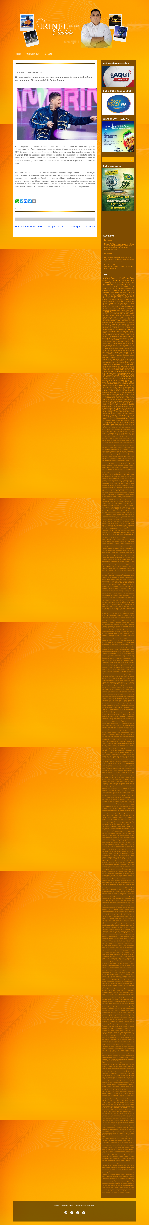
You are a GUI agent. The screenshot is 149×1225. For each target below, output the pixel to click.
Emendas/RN (125, 729)
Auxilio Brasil (106, 320)
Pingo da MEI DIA (107, 985)
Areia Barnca (110, 429)
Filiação (132, 763)
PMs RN (120, 483)
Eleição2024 (117, 723)
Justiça (120, 343)
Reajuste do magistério (108, 1048)
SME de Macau (130, 1075)
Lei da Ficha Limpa (122, 471)
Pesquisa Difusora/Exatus (122, 978)
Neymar (132, 895)
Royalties (110, 498)
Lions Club (120, 837)
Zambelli (121, 1156)
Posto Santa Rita (112, 1008)
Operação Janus (117, 922)
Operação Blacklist (123, 913)
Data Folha (120, 447)
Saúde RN (105, 308)
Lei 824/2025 (128, 823)
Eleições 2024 (121, 453)
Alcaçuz (114, 382)
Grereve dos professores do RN (112, 788)
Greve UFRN (116, 341)
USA (127, 1129)
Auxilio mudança (129, 577)
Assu (128, 308)
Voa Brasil (128, 380)
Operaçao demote (118, 909)
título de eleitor (111, 1183)
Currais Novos (115, 396)
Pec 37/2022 (126, 969)
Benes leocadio (126, 385)
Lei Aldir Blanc (106, 828)
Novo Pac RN (106, 900)
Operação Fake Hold (115, 918)
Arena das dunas (122, 563)
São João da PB (127, 1102)
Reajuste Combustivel (115, 1046)
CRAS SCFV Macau (114, 436)
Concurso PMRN (111, 655)
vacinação (105, 424)
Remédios (131, 417)
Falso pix (113, 743)
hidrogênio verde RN (113, 1171)
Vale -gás (119, 1138)
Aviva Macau (114, 581)
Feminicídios (113, 458)
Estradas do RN (130, 734)
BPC (113, 582)
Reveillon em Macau (119, 1064)
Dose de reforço (115, 705)
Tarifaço (131, 352)
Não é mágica (125, 905)
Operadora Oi (130, 907)
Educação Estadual (122, 714)
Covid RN (120, 361)
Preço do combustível (114, 1017)
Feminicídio (105, 458)
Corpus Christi (130, 665)
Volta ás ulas (120, 1153)
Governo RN (120, 315)
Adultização (116, 548)
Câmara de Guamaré (127, 396)
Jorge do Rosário (123, 813)
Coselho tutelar (130, 669)
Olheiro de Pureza (122, 907)
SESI (112, 1075)
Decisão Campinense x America (125, 687)
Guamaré (115, 278)
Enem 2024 (120, 364)
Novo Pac (105, 481)
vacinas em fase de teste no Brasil (116, 1185)
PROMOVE (131, 952)
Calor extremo (130, 610)
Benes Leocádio (107, 593)
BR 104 (117, 582)
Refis (113, 1052)
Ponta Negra (125, 1001)
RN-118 (118, 1041)
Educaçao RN (129, 301)
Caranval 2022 (130, 617)
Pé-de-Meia (121, 415)
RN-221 (123, 1041)
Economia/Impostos (107, 712)
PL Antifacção (109, 411)
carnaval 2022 (107, 354)
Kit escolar (114, 819)
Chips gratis (116, 638)
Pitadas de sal (111, 487)
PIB (119, 947)
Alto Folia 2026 (120, 427)
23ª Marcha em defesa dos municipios (112, 527)
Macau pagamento (128, 862)
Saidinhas (120, 1077)
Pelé (124, 485)
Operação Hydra (118, 920)
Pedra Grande (119, 485)
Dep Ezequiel (116, 322)
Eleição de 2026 (110, 721)
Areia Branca (124, 280)
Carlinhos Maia (116, 619)
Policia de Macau (125, 994)
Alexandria (105, 554)
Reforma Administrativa (120, 492)
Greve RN (123, 298)
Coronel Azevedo (121, 665)
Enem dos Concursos (113, 730)
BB (120, 385)
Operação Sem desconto (126, 410)
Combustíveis (130, 442)
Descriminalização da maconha (114, 694)
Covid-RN (127, 394)
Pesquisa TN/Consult (112, 981)
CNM (108, 306)
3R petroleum (114, 336)
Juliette (124, 368)
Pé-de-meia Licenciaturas (112, 1034)
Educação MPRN (113, 716)
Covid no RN (110, 445)
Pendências (124, 278)
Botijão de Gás (107, 387)
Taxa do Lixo (109, 1113)
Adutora (122, 548)
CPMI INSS (123, 606)
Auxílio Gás (119, 579)
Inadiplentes (131, 801)
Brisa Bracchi (122, 357)
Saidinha (114, 1077)
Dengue (117, 294)
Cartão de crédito (111, 628)
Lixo (109, 839)
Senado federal (112, 1088)
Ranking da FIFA (121, 1044)
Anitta (120, 557)
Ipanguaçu (113, 326)
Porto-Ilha (115, 1006)
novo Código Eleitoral (127, 422)
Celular (132, 438)
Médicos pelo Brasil (118, 891)
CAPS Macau (118, 599)
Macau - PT (109, 855)
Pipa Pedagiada (130, 985)
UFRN (124, 308)
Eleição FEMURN (114, 720)
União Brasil (124, 334)
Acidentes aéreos (112, 546)
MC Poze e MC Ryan (124, 842)
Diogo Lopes (123, 700)
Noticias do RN (106, 898)
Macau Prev (127, 859)
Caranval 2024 (106, 619)
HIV (120, 404)
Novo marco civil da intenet (113, 904)
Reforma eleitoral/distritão (128, 1052)
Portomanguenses (124, 1006)
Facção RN (128, 739)
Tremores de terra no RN (121, 1126)
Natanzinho (131, 893)
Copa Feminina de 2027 (121, 662)
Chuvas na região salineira (120, 640)
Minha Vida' (123, 877)
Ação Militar (131, 581)
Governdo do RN (129, 463)
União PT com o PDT (122, 1131)
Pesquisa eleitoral (107, 983)
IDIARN (132, 341)
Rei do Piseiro (130, 1057)
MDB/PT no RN (109, 474)
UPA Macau (123, 1129)
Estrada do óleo (120, 734)
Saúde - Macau (112, 1082)
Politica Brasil (112, 489)
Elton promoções (107, 725)
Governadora (116, 786)
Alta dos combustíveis (128, 554)
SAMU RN (127, 1073)
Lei (112, 408)
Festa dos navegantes (122, 761)
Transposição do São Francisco (116, 1124)
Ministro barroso (116, 878)
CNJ (128, 601)
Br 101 (123, 433)
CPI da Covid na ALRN (112, 604)
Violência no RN (130, 512)
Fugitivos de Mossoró (117, 774)
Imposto (104, 801)
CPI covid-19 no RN (127, 387)
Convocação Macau (107, 662)
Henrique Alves (112, 333)
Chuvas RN (119, 301)
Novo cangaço (126, 373)
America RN (131, 555)
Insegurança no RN (109, 317)
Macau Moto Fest (114, 476)
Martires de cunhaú (116, 869)
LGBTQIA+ (131, 819)
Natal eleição (122, 480)
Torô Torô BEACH (107, 1120)
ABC (109, 536)
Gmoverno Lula (130, 785)
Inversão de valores (109, 808)
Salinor (109, 1079)
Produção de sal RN (128, 1019)
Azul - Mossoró (123, 581)
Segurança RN (117, 313)
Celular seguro (106, 440)
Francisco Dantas (123, 770)
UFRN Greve (105, 1129)
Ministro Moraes (106, 878)
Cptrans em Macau (107, 673)
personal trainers (114, 1178)
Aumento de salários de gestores (117, 575)
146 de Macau (114, 523)
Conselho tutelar (107, 392)
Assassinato (106, 338)
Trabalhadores (106, 1122)
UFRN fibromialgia (114, 1129)
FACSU (108, 738)
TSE (112, 290)
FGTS (104, 333)
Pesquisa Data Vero (108, 978)
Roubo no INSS (123, 1068)
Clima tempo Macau (114, 648)
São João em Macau (119, 1106)
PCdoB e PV (120, 940)
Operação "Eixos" (124, 911)
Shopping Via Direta (125, 1091)
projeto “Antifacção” (125, 1180)
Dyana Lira (115, 362)
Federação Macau (129, 749)
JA (115, 812)
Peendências (123, 970)
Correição (105, 667)
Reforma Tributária (125, 348)
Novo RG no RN (117, 900)
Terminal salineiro (116, 1117)
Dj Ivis (109, 703)
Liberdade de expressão (114, 473)
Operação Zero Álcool (127, 931)
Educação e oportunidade (126, 716)
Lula (117, 298)
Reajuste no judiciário (121, 1048)
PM (115, 951)
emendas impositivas (116, 1167)
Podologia (127, 375)
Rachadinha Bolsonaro (108, 1043)
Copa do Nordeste (129, 664)
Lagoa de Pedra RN (118, 821)
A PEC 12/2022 (128, 534)
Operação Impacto (129, 920)
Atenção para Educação (127, 568)
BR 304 (113, 338)
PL (133, 947)
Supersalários (130, 1099)
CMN (117, 601)
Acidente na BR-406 (112, 545)
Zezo (107, 1158)
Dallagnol (110, 685)
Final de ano (117, 765)
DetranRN (111, 310)
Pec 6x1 (132, 969)
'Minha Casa (106, 521)
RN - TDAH (131, 1035)
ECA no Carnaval (123, 707)
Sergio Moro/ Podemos (124, 1089)
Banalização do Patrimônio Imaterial (113, 586)
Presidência (124, 1015)
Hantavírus (126, 794)
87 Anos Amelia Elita (113, 534)
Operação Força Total (128, 918)
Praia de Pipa (121, 1008)
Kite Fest (120, 819)
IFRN (116, 290)
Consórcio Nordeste (121, 392)
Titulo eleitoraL (126, 507)
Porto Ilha (123, 1005)
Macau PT (120, 859)
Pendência (131, 970)
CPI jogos (114, 606)
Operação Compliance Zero (116, 914)
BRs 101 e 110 (113, 584)
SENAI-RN (107, 1075)
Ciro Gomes (123, 442)
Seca (127, 1082)
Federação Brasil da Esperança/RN (112, 749)
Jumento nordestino (112, 817)
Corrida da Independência (116, 667)
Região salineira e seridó (116, 1055)
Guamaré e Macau (128, 790)
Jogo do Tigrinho (114, 469)
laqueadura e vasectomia (127, 1174)
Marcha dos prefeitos (121, 868)
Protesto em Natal (129, 1028)
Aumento (111, 355)
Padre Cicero (121, 958)
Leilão (129, 471)
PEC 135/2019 (127, 942)
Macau (106, 278)
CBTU (126, 599)
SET (115, 1075)
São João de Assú (116, 1104)
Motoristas (105, 887)
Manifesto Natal (129, 866)
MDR (129, 370)
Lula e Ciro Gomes (125, 839)
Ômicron (131, 313)
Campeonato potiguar (116, 611)
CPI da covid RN (125, 604)
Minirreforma (131, 877)
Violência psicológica (119, 1151)
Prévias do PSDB (118, 1032)
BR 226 (122, 582)
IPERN (110, 799)
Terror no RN (125, 1117)
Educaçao (120, 299)
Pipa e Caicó (106, 987)
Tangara (114, 1111)
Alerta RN (131, 552)
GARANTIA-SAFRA (107, 777)
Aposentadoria (106, 561)
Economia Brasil (121, 399)
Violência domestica (128, 1149)
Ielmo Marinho (116, 368)
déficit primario (106, 1167)
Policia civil (114, 319)
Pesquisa (109, 375)
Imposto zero (123, 801)
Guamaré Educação (115, 790)
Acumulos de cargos (123, 546)
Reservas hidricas (110, 1059)
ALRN (117, 283)
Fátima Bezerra (125, 310)
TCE (111, 308)
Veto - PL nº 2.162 (128, 1145)
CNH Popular (122, 601)
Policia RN (117, 994)
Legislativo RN (120, 823)
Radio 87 (132, 1043)
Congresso (116, 444)
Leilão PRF (113, 835)
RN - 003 (126, 1035)
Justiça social (106, 408)
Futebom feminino (125, 776)
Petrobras (120, 303)
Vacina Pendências (107, 1135)
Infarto (122, 803)
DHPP (114, 684)
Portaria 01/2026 (107, 1005)
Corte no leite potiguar (119, 669)
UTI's (130, 1129)
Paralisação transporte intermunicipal (120, 961)
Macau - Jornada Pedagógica (117, 853)
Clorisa (123, 648)
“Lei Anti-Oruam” (120, 1189)
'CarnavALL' (131, 519)
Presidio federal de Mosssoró (111, 1015)
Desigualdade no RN (128, 694)
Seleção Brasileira (125, 1086)
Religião (127, 494)
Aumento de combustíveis (126, 572)
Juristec (121, 817)
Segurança (114, 1084)
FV (125, 456)
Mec (123, 306)
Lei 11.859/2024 (127, 824)
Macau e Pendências (115, 862)
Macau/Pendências (107, 864)
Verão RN (119, 1145)
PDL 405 (128, 940)
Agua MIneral (106, 382)
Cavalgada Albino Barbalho (115, 633)
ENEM (107, 294)
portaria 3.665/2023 (125, 1178)
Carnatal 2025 (116, 438)
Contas (110, 660)
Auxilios (113, 579)
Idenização (116, 799)
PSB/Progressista (115, 954)
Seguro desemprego (113, 1086)
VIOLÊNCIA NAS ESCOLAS (126, 1133)
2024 (103, 525)
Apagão (104, 559)
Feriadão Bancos (115, 754)
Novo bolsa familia (114, 481)
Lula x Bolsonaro (113, 840)
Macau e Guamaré (124, 333)
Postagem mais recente (28, 226)
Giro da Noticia (120, 785)
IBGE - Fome (106, 797)
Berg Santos (126, 593)
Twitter (132, 1127)
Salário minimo (115, 1079)
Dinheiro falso (113, 700)
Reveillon (132, 1062)
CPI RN (118, 338)
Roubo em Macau (114, 1068)
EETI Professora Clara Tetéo (113, 709)
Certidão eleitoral (118, 637)
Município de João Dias (120, 889)
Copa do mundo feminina (115, 394)
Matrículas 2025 (126, 869)
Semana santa (106, 503)
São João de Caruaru (128, 1104)
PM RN (118, 951)
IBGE (122, 305)
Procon (104, 1019)
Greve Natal (126, 788)
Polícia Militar (109, 1001)
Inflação (132, 803)
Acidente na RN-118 (124, 545)
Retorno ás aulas (124, 1062)
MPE (122, 474)
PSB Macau (105, 954)
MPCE (132, 846)
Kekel (108, 819)
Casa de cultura (120, 628)
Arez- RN (130, 563)
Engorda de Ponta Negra (119, 454)
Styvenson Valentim (121, 1099)
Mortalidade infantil (126, 882)
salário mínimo (124, 518)
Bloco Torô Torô (129, 431)
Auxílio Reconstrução (128, 579)
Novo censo (127, 900)
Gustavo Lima (130, 792)
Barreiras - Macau (127, 592)
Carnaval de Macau (109, 299)
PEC (112, 942)
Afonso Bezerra (117, 285)
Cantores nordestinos (117, 615)
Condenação (130, 656)
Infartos (127, 803)
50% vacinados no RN (124, 530)
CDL (103, 601)
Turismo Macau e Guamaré (114, 1127)
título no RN (119, 1183)
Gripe (133, 788)
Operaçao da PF (107, 909)
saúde (120, 290)
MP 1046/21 (128, 844)
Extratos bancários (129, 736)
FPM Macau (115, 305)
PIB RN (122, 947)
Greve (117, 306)
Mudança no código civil (116, 887)
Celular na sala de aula (117, 390)
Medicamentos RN (112, 871)
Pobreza (104, 992)
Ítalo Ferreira (106, 1187)
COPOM (113, 602)
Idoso (132, 799)
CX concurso (121, 608)
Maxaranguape (113, 478)
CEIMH (107, 601)
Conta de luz (106, 361)
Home (18, 54)
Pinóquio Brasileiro (118, 985)
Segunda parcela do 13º (126, 501)
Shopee (117, 1091)
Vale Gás (124, 1138)
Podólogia (119, 992)
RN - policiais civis (107, 1037)
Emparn (131, 331)
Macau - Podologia (119, 855)
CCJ (130, 599)
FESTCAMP (128, 738)
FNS (103, 739)
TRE (114, 308)
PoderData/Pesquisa (121, 487)
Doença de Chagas (117, 703)
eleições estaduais (129, 516)
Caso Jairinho (116, 629)
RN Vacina (118, 1039)
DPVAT (130, 684)
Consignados (118, 658)
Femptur (122, 752)
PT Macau (120, 317)
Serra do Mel (130, 350)
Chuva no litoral (130, 638)
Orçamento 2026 (129, 936)
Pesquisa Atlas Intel (128, 976)
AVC (126, 539)
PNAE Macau (128, 951)
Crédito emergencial (125, 680)
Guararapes (123, 792)
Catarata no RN (124, 631)
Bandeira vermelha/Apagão (110, 588)
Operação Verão (129, 929)
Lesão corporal (113, 837)
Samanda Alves (129, 500)
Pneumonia (131, 990)
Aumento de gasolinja (121, 574)
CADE (126, 433)
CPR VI (129, 606)
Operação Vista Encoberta (110, 931)
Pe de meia (111, 485)
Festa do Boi (122, 458)
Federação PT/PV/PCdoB (109, 750)
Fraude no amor (126, 772)
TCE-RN (128, 505)
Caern (112, 287)
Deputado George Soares (109, 693)
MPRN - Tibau (124, 848)
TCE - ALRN (113, 1107)
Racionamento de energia (122, 1043)
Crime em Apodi (130, 673)
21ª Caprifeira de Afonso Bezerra (115, 525)
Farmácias (131, 745)
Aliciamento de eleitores (115, 554)
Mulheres (127, 887)
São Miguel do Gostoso (119, 352)
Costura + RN (119, 671)
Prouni (113, 376)
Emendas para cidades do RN (111, 729)
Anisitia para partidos (108, 557)
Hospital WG (120, 795)
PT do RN (125, 956)
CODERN (131, 601)
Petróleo (104, 487)
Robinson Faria (106, 1066)
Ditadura (121, 702)
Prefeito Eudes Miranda (127, 1010)
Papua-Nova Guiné (121, 960)
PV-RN (107, 958)
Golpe (104, 786)
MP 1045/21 (120, 844)
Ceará (132, 320)
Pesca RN (105, 976)
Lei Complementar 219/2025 (119, 828)
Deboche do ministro (110, 687)
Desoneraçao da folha (120, 696)
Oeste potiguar (112, 907)
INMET (104, 343)
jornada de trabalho (115, 1174)
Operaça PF (114, 410)
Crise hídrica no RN (128, 678)
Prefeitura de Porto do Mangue (116, 1014)
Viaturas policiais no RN (109, 1147)
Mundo (132, 887)
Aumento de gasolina (108, 574)
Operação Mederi (107, 925)
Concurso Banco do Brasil (117, 651)
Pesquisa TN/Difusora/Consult (126, 981)
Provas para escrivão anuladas (124, 1030)
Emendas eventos (129, 727)
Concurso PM (125, 653)
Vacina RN (120, 380)
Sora (133, 1097)
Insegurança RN (127, 467)
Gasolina (120, 324)
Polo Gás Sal (127, 998)
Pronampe (112, 1026)
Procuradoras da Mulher (114, 1019)
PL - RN (105, 949)
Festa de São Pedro (123, 757)
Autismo (128, 575)
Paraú (132, 961)
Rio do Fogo (130, 1064)
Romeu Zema (130, 1066)
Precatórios (113, 415)
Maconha (116, 864)
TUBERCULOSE (106, 1111)
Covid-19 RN (109, 289)
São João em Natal (108, 420)
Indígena (116, 803)
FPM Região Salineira (111, 739)
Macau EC (115, 371)
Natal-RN (123, 292)
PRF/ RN (115, 952)
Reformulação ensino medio (121, 1053)
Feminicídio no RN (107, 752)
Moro (119, 882)
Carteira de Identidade (122, 626)
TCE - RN (120, 1107)
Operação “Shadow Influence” (110, 936)
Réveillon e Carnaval (118, 1073)
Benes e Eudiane (117, 593)
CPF (129, 602)
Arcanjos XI (113, 563)
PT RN (128, 483)
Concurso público (121, 656)
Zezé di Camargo (114, 1158)
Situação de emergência (111, 327)
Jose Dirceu (114, 815)
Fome (103, 768)
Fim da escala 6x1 (120, 460)
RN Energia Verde (118, 1035)
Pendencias (130, 298)
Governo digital (124, 786)
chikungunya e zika (118, 516)
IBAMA (104, 368)
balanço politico (120, 1160)
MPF (120, 306)
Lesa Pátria (105, 837)
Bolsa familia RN (115, 433)
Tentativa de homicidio (127, 1115)
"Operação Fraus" (122, 519)
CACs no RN (111, 599)
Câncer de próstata (107, 682)
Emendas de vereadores (115, 727)
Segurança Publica (123, 1084)
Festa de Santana (113, 757)
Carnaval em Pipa (113, 624)
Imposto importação (113, 801)
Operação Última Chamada (127, 934)
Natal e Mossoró (113, 893)
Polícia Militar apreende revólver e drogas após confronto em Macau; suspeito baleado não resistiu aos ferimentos (119, 259)
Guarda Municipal (129, 465)
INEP (106, 799)
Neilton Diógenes (121, 895)
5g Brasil (131, 354)
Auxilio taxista (106, 579)
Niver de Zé (105, 896)
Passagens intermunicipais (109, 967)
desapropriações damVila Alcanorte (112, 1165)
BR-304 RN (121, 431)
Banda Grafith (115, 320)
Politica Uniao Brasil (129, 996)
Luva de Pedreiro (124, 840)
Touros (114, 380)
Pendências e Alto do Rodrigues (118, 413)
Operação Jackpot (107, 922)
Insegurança (112, 804)
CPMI (118, 606)
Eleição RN (106, 305)
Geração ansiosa (129, 781)
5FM (131, 530)
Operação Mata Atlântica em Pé (124, 924)
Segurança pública (119, 350)
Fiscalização (131, 765)
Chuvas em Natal (114, 442)
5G (133, 380)
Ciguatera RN (106, 646)
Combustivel (125, 338)
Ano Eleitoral (126, 557)
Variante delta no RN (120, 510)
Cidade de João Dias (113, 642)
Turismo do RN (126, 1127)
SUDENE (113, 418)
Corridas (110, 669)
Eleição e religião (129, 721)
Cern (128, 440)
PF (125, 305)
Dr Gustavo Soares (125, 451)
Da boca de (106, 397)
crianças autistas (124, 1162)
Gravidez (132, 786)
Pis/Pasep (105, 319)
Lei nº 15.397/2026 (129, 831)
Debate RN (127, 447)
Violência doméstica (107, 1151)
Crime (108, 296)
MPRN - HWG (116, 848)
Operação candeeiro (108, 932)
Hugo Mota (127, 795)
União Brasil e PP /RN (108, 1131)
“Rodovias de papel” (113, 1192)
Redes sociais (125, 1050)
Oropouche (122, 936)
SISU (129, 378)
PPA (111, 952)
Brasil (112, 294)
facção (132, 1167)
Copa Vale (131, 662)
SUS (120, 319)
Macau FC (124, 857)
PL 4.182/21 (128, 949)
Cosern (132, 338)
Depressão (122, 691)
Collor (127, 648)
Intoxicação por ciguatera (114, 806)
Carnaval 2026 (125, 619)
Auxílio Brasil (114, 385)
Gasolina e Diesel (129, 779)
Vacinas (126, 1135)
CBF (123, 599)
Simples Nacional (107, 1095)
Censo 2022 (124, 635)
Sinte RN (118, 1095)
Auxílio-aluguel (106, 581)
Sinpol (114, 1095)
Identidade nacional (125, 799)
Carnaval (127, 320)
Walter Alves (120, 514)
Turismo (126, 420)
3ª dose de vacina (112, 530)
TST (133, 1109)
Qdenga (122, 1034)
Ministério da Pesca (108, 880)
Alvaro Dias (124, 555)
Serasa (116, 505)
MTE (128, 851)
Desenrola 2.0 (106, 451)
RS (128, 415)
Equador (132, 732)
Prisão (104, 306)
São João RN (118, 1102)
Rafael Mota (114, 490)
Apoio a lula (130, 559)
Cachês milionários (125, 436)
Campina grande (129, 611)
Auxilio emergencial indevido (116, 577)
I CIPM (132, 795)
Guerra (104, 467)
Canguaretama (107, 359)
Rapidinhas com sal (125, 490)
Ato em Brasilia (118, 570)
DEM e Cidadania (107, 684)
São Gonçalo (116, 1100)
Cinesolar (118, 646)
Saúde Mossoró (121, 1082)
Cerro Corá (110, 637)
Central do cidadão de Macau (119, 440)
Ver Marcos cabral (127, 1142)
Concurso (116, 359)
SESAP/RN (106, 418)
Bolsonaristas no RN (128, 595)
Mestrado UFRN (121, 873)
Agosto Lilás (111, 550)
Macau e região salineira (110, 345)
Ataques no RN (117, 568)
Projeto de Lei (121, 1025)
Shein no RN (122, 505)
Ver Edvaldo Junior (115, 1142)
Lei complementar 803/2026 (122, 830)
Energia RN (123, 730)
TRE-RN (107, 507)
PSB (103, 375)
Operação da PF (120, 932)
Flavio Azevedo (121, 767)
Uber (133, 1129)
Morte (129, 345)
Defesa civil (128, 689)
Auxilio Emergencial (128, 383)
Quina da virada (106, 1035)
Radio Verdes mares (108, 1044)
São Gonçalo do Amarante (117, 329)
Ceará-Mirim (112, 331)
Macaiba (109, 371)
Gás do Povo (110, 467)
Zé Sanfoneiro (130, 1158)
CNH (122, 320)
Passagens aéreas (107, 965)
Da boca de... (108, 240)
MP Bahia (110, 846)
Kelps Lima (127, 343)
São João (105, 352)
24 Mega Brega (114, 426)
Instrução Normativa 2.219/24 (126, 804)
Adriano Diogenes (107, 548)
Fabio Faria (121, 739)
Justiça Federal (128, 817)
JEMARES (119, 812)
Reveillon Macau (107, 1064)
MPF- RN (109, 848)
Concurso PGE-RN (116, 653)
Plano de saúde (118, 988)
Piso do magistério (111, 348)
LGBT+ (126, 819)
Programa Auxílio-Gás (116, 1021)
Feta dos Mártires (112, 763)
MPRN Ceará (106, 850)
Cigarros (132, 644)
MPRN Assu (131, 848)
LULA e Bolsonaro (107, 821)
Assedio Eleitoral (116, 566)
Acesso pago (110, 543)
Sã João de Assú (107, 1100)
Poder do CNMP (111, 992)
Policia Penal (109, 994)
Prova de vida (121, 376)
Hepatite (104, 795)
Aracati (108, 563)
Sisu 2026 (124, 1095)
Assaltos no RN (123, 564)
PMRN (115, 483)
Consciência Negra (108, 658)
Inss (133, 289)
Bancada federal (129, 586)
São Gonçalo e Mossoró (127, 1100)
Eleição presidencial (108, 723)
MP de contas (126, 846)
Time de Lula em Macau (128, 1118)
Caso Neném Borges (125, 629)
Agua (133, 550)
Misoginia (117, 880)
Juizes (104, 817)
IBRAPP (117, 467)
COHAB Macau (106, 602)
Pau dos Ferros (122, 347)
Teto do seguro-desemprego (113, 1118)
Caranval (122, 617)
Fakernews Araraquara (112, 741)
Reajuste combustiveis (128, 1046)
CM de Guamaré (128, 290)
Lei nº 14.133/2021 (117, 831)
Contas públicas (117, 660)
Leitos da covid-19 (129, 835)
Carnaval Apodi (112, 620)
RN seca (109, 1041)
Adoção (132, 546)
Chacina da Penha (129, 637)
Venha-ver (114, 512)
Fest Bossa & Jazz (114, 756)
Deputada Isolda (129, 691)
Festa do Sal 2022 (110, 761)
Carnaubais (106, 290)
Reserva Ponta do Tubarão (114, 496)
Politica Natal (119, 996)
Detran (108, 362)
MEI (113, 844)
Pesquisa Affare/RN (115, 976)
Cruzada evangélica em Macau (110, 680)
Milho (120, 875)
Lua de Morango (115, 839)
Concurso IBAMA (129, 651)
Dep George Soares (128, 397)
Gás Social (108, 794)
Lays (114, 823)
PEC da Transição (118, 943)
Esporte (108, 341)
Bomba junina (127, 597)
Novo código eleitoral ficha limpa (118, 902)
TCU (130, 1107)
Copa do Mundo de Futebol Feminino (113, 664)
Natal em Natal (115, 373)
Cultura (132, 680)
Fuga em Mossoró (121, 403)
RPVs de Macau (129, 1041)
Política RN (106, 313)
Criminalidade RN (117, 678)
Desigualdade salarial (108, 696)
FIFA (133, 738)
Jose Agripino (106, 815)
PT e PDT (117, 411)
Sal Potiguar (127, 1077)
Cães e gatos (117, 682)
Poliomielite (105, 489)
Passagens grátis (129, 965)
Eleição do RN (120, 721)
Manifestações (120, 866)
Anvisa (132, 557)
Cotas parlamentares (128, 671)
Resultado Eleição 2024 (113, 1061)
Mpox (108, 373)
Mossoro (132, 478)
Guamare (120, 465)
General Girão (119, 781)
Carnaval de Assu (129, 620)
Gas (133, 777)
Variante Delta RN (122, 1140)
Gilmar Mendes (111, 785)
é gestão (131, 1187)
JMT (129, 812)
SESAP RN (130, 306)
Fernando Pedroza (126, 754)
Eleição (125, 331)
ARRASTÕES (120, 539)
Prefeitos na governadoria (118, 1012)
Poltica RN (111, 999)
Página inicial (55, 226)
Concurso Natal (106, 653)
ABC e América (122, 536)
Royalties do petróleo (108, 1071)
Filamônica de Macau (124, 763)
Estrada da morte (118, 456)
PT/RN (130, 956)
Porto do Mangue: (107, 1006)
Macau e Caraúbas (124, 860)
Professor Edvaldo (129, 489)
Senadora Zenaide (112, 1089)
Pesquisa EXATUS (118, 375)
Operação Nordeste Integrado (120, 925)
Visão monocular (107, 1153)
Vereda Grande (111, 1145)
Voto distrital (128, 1153)
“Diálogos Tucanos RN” (108, 1189)
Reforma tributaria (107, 1053)
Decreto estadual (115, 397)
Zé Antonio (123, 1158)
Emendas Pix (125, 725)
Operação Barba (112, 913)
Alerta (127, 552)
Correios (114, 361)
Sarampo (131, 418)
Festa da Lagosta (124, 756)
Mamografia (111, 866)
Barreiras (119, 592)
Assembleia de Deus (128, 566)
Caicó (19, 209)
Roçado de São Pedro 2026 (121, 498)
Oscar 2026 (127, 938)
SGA (133, 326)
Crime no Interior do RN (116, 676)
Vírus (109, 1154)
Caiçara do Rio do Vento (117, 610)
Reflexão (117, 1052)
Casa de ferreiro (130, 628)
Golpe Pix (109, 786)
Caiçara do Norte (127, 389)
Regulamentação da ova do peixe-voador (114, 1057)
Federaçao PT (130, 747)
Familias (109, 745)
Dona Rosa (126, 703)
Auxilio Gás (106, 385)
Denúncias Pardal (110, 449)
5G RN (130, 426)
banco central (130, 1160)
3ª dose (104, 530)
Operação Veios (119, 929)
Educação (105, 287)
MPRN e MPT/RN (111, 851)
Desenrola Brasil (123, 340)
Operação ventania (114, 934)
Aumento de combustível (113, 383)
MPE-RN (104, 848)
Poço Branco (120, 489)
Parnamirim (130, 305)
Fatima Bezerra (129, 364)
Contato (48, 54)
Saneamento (105, 501)
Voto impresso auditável (109, 514)
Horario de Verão (112, 795)
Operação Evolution (122, 916)
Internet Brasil (123, 406)
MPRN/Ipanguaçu (121, 851)
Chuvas (119, 331)
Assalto (117, 564)
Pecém (117, 970)
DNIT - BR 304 (124, 684)
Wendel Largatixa (117, 1154)
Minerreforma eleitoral (112, 877)
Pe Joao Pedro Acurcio (116, 969)
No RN (112, 896)
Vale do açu (131, 1138)
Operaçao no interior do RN (110, 911)
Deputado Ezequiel (108, 399)
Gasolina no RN (117, 366)
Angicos (105, 355)
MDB (115, 408)
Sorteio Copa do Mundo (109, 1099)
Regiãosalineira (130, 1055)
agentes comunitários (108, 1160)
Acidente (113, 427)
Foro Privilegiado (129, 768)
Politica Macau (112, 996)
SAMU (132, 498)
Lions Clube (127, 837)
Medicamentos (122, 408)
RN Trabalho (111, 1039)
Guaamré (104, 790)
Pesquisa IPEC (130, 485)
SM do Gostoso (121, 1075)
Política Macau (118, 1001)
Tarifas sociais (126, 1111)
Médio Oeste (127, 891)
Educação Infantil (111, 453)
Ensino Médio (116, 732)
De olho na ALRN (119, 685)
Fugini (108, 774)
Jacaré (132, 812)
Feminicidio (121, 750)
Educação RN (114, 292)
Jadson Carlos (106, 813)
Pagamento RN (130, 958)
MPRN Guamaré (125, 850)
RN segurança (106, 490)
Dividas (126, 702)
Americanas (128, 427)
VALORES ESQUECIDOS (116, 509)
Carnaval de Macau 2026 (122, 622)
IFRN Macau (124, 296)
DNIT (118, 684)
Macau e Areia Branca (113, 860)
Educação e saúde (107, 718)
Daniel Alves (113, 447)
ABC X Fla (114, 536)
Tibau (111, 507)
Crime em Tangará (123, 675)
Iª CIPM (107, 469)
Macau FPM (131, 857)
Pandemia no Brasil (108, 960)
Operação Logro (109, 924)
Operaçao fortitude (129, 909)
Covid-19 (124, 287)
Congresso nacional (127, 359)
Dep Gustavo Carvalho (121, 449)
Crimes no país (106, 678)
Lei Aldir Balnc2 (130, 826)
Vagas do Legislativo (110, 1138)
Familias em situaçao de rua (120, 745)
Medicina (121, 871)
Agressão (118, 550)
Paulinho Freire (125, 411)
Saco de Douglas (107, 1077)
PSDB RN (112, 303)
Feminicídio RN (130, 750)
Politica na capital (107, 998)
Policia (127, 312)
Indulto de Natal (107, 803)
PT (126, 306)
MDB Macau (108, 844)
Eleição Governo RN (124, 720)
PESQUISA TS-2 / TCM (119, 945)
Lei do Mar (109, 831)
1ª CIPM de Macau (129, 523)
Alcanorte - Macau (110, 552)
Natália (104, 895)
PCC (114, 940)
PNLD (107, 952)
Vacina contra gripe (118, 1135)
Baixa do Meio (131, 584)
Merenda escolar (124, 371)
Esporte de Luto (111, 734)
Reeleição (111, 492)
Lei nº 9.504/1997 (107, 833)
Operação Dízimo (112, 916)
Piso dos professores (117, 987)
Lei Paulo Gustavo (113, 370)
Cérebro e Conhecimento (128, 682)
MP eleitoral (117, 474)
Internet (104, 806)
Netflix (128, 895)
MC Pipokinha (114, 842)
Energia (117, 310)
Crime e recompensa (119, 673)
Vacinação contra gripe (110, 1136)
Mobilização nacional (111, 882)
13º (127, 354)
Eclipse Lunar (113, 711)
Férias (132, 776)
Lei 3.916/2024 (121, 826)
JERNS (125, 812)
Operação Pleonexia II (112, 927)
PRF (133, 333)
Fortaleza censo (112, 770)
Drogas (110, 707)
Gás (103, 794)
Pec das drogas (107, 970)
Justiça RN (122, 469)
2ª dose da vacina (129, 528)
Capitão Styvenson (129, 615)
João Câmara (112, 343)
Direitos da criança (114, 702)
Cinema (113, 646)
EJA (123, 709)
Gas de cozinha (106, 779)
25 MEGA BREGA (114, 528)
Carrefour (104, 626)
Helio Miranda (124, 341)
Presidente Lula (130, 1014)
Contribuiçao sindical (128, 660)
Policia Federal (127, 992)
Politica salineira (118, 998)
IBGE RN (126, 324)
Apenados (123, 559)
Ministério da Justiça (128, 878)
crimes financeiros (128, 1163)
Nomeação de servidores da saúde (124, 896)
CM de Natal (117, 387)
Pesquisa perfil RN (117, 983)
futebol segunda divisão (108, 1169)
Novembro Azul (130, 480)
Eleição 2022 (115, 296)
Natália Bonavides (112, 895)
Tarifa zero (119, 1111)
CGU (111, 601)
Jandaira (121, 326)
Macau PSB (113, 859)
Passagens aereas (128, 963)
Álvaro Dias (114, 424)
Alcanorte (131, 336)
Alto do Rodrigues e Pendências (111, 555)
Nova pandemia (116, 898)
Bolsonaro (105, 292)
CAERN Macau (129, 303)
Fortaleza (104, 770)
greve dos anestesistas (122, 1169)
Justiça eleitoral (130, 469)
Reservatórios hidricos (121, 1059)
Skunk (129, 1097)
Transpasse (125, 1122)
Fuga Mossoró (106, 462)
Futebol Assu (116, 776)
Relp (103, 1059)
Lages (104, 471)
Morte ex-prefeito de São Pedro (116, 886)
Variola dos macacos (112, 422)
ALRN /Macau (117, 537)
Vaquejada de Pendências (109, 1140)
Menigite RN (113, 873)
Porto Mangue (130, 1005)
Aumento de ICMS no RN (110, 572)
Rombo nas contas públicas (119, 1066)
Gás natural (115, 794)
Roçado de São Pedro (121, 1071)
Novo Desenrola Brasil (128, 898)
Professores (105, 1021)
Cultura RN (127, 445)
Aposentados (115, 561)
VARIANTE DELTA (129, 509)
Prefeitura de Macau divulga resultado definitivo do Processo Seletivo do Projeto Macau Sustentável (118, 266)
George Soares (128, 462)
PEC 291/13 (109, 943)
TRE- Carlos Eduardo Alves (119, 1109)
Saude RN (126, 319)
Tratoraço (111, 1126)
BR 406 (127, 582)
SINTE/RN (110, 500)
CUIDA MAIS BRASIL (112, 608)
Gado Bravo (120, 777)
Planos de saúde (122, 990)
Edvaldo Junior (124, 362)
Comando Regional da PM (121, 649)
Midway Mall (114, 875)
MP (116, 844)
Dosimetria (123, 705)
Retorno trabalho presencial (111, 1062)
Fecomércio (105, 747)
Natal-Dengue (123, 893)
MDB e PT (123, 370)
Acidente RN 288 (119, 543)
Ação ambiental (106, 582)
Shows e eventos (123, 1093)
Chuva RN (122, 638)
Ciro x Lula (125, 646)
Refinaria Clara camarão (117, 417)
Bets (133, 385)
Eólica (104, 738)
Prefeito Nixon (106, 1012)
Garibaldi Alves (119, 462)
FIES (113, 315)
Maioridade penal (125, 864)
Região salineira (108, 301)
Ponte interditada (129, 1003)
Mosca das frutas (129, 886)
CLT (114, 601)
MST (125, 474)
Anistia (117, 557)
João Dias (131, 815)
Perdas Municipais (115, 974)
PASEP (110, 940)
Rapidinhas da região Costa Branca (114, 378)
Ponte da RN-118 (118, 1003)
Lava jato (126, 821)
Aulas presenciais (129, 570)
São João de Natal (107, 1106)
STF (116, 289)
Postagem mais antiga (82, 226)
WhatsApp (105, 1156)
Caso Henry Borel (107, 629)
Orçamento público (119, 938)
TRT (130, 1109)
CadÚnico (117, 389)
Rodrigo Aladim (126, 496)
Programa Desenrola (114, 1023)
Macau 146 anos (107, 857)
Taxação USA (123, 1113)
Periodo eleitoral (125, 974)
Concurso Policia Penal (122, 655)
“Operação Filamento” (117, 1190)
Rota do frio (105, 1068)
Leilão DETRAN (126, 833)
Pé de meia (130, 376)
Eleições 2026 (130, 453)
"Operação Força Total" (125, 424)
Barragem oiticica (111, 592)
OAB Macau (123, 481)
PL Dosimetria (110, 951)
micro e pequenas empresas (110, 1176)
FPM (126, 285)
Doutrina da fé (130, 705)
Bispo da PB (111, 595)
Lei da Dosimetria (111, 471)
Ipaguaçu (113, 810)
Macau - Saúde (129, 855)
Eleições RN (130, 723)
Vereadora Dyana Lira (117, 1144)
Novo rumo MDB (126, 904)
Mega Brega (123, 345)
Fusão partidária (107, 776)
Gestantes (105, 783)
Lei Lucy (111, 830)
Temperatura (117, 1115)
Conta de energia (124, 444)
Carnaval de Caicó (125, 438)
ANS (114, 539)
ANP (109, 427)
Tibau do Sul (117, 507)
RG (112, 1035)
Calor (110, 438)
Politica (132, 312)
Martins (108, 869)
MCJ (133, 343)
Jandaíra (131, 406)
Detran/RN (113, 451)
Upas (130, 1131)
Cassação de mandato (113, 631)
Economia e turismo (127, 711)
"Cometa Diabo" (112, 519)
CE (130, 357)
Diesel (118, 451)
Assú (129, 289)
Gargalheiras (128, 777)
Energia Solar (106, 454)
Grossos (115, 465)
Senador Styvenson (107, 505)
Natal (108, 285)
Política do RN (129, 299)
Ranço (129, 1044)
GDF (115, 777)
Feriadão (108, 754)
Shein (112, 1091)
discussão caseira (129, 1165)
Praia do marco (130, 1008)
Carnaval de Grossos (108, 622)
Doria (108, 705)
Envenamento (125, 732)
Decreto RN (105, 689)
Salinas (122, 500)
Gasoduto (114, 779)
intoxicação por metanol (109, 1173)
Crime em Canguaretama (109, 675)
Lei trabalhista (117, 833)
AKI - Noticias (130, 536)
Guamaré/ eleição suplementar (110, 792)
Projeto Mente (112, 1025)
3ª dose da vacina (123, 426)
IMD (121, 467)
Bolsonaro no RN (107, 597)
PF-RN (116, 947)
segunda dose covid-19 (123, 1181)
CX (133, 357)
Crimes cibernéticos (129, 676)
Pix (127, 294)
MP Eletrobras (118, 846)
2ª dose (122, 528)
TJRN (128, 329)
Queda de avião (129, 1034)
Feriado (127, 752)
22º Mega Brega (129, 525)
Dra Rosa (105, 707)
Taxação (116, 1113)
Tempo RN (119, 420)
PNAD (122, 951)
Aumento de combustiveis (122, 429)
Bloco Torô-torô (106, 433)
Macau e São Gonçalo (127, 476)
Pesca (132, 974)
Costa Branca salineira (108, 671)
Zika (126, 514)
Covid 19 (115, 340)
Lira (107, 839)
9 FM (121, 534)
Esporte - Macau (107, 456)
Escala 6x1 (131, 454)
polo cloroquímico (114, 518)
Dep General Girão (113, 691)
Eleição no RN (111, 364)
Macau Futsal (106, 859)
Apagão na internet (113, 559)
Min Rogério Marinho (123, 478)
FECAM (113, 738)
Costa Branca (106, 340)
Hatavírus (131, 794)
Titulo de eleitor (113, 334)
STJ (133, 348)
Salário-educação (124, 1079)
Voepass (114, 1153)
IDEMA (110, 406)
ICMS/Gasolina (117, 797)
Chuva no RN (129, 390)
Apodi (132, 319)
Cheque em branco (107, 638)
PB (103, 411)
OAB (133, 373)
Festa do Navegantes (123, 759)
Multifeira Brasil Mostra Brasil (110, 480)
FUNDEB (114, 324)
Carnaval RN (120, 620)
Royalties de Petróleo (118, 1070)
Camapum (105, 611)
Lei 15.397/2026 (112, 826)
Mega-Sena (127, 871)
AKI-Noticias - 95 (107, 537)
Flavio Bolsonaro (129, 767)
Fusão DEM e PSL (129, 774)
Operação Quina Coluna (127, 927)
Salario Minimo (107, 350)
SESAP (104, 500)
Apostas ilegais (124, 561)
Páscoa (126, 1032)
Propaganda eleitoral (121, 1026)
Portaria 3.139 (116, 1005)
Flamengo (105, 767)
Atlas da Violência (107, 570)
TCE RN (125, 1107)
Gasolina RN (120, 779)
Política (104, 334)
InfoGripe (104, 804)
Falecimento (122, 741)
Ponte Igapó (109, 1003)
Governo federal (129, 366)
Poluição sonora (119, 999)
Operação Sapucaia (108, 929)
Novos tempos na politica (114, 905)
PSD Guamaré (125, 954)
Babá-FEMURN (122, 584)
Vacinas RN (110, 510)
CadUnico (128, 608)
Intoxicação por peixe (128, 806)
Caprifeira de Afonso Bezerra (111, 617)
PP (124, 483)
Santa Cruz (123, 1080)
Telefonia (110, 1115)
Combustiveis (106, 322)
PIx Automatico (129, 947)
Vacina (104, 510)
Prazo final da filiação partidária (111, 1010)
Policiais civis (130, 487)
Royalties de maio (129, 1070)
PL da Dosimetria (111, 347)
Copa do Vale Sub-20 (108, 665)
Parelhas (104, 963)
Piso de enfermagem (117, 312)
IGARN (109, 368)
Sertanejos (107, 1091)
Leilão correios (120, 835)
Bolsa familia (118, 595)
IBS (112, 797)
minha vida (105, 518)
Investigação (122, 808)
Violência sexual (130, 1151)
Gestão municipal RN (114, 783)
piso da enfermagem (119, 354)
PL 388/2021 (120, 949)
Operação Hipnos (107, 920)
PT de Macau (129, 317)
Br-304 (113, 357)
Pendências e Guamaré (109, 972)
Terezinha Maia (106, 1117)
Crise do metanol (119, 445)
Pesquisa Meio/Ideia (111, 979)
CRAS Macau (107, 389)
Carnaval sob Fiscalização (127, 624)
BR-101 (115, 431)
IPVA (115, 406)
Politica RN (123, 289)
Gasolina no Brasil (108, 781)
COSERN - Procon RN (122, 602)
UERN (126, 313)
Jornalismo (131, 813)
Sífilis (107, 1107)
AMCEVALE (123, 336)
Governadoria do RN (118, 463)
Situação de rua (122, 1097)
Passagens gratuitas (118, 965)
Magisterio (105, 478)
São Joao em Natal (107, 1102)
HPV (121, 794)
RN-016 (114, 1041)
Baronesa (123, 588)
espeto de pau (126, 1167)
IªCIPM (111, 812)
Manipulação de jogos (108, 868)
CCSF (132, 599)
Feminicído (116, 752)
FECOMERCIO (120, 738)
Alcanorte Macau (120, 552)
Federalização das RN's (117, 747)
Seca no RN (114, 501)
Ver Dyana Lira (121, 512)
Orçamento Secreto (107, 938)
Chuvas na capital (107, 640)
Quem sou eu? (32, 54)
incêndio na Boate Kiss (127, 1171)
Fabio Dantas (130, 456)
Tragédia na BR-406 (116, 1122)
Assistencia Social (107, 568)
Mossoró (131, 285)
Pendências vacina (124, 972)
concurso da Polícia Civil (110, 1162)
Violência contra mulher (115, 1149)
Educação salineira (119, 718)
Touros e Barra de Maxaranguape (124, 1120)
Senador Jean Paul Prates (126, 503)
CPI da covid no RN (126, 435)
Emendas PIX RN (117, 725)
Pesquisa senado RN (128, 983)
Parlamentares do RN (115, 963)
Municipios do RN (107, 889)
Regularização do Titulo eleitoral (115, 494)
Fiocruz (125, 765)
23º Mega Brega (127, 527)
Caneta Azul (125, 613)
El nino (128, 718)
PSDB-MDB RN (113, 956)
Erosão (104, 734)
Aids (103, 552)
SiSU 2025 (131, 1093)
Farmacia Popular (128, 401)
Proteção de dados (108, 1030)
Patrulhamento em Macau (124, 967)
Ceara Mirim (127, 633)
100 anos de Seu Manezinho (120, 521)
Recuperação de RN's (114, 1050)
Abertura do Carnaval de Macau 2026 (118, 541)
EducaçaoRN (111, 714)
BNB (111, 431)
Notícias (127, 326)
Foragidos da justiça (119, 768)
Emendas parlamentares (115, 401)
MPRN (116, 280)
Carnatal (105, 390)
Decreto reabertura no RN (117, 689)
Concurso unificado (107, 444)
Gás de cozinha (129, 315)
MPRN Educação (115, 850)
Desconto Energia (121, 693)
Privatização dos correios (127, 1017)
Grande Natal (113, 404)
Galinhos (117, 287)
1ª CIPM (121, 523)
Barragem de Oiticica (117, 590)
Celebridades (116, 635)
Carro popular (111, 626)
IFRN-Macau (125, 797)
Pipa (124, 985)
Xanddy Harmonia (114, 1156)
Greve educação (107, 465)
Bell (133, 592)
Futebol (113, 462)
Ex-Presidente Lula (107, 736)
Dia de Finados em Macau (120, 698)
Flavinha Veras (112, 767)
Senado (114, 503)
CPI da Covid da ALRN (114, 435)
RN (122, 283)
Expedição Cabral (119, 736)
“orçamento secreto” (124, 1192)
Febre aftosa (106, 366)
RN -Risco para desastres (119, 1037)
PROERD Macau (123, 952)
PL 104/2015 (112, 949)
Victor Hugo (121, 1147)
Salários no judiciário (114, 1080)
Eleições (124, 723)
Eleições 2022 (107, 315)
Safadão (116, 500)
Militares (125, 875)
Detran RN (111, 298)
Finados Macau (107, 765)
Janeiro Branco (115, 813)
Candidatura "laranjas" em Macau (111, 613)
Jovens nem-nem (123, 815)
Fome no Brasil (108, 403)
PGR (111, 483)
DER (108, 447)
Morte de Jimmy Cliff (119, 884)
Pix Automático (128, 987)
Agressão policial (126, 550)
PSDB (107, 312)
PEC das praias (127, 943)
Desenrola (131, 449)
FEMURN (105, 303)
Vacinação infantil (122, 1136)
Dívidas (115, 707)
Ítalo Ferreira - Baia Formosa (119, 1187)
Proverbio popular (107, 1032)
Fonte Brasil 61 (110, 768)
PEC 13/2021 (118, 942)
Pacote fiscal (113, 958)
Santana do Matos (122, 418)
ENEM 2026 (127, 709)
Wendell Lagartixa (129, 1154)
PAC (128, 481)
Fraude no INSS (130, 460)
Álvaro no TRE (130, 1185)
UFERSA (119, 308)
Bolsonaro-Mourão (118, 597)
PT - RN (120, 956)
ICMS (123, 294)
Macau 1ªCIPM (117, 857)
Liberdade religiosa (126, 473)
